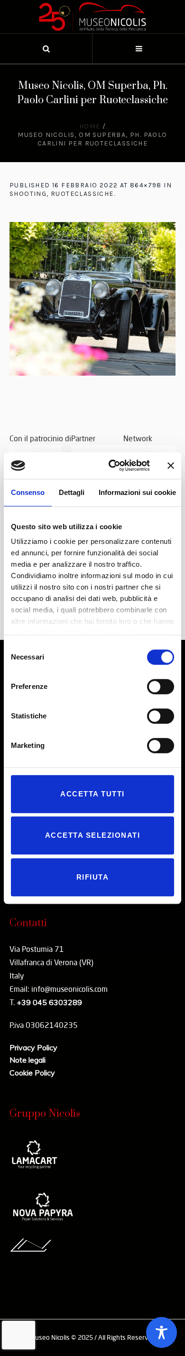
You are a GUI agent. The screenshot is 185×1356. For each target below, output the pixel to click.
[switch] (160, 686)
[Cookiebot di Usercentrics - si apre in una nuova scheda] (112, 465)
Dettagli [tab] (71, 492)
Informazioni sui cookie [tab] (137, 492)
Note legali (27, 1060)
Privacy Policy (33, 1047)
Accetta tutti (92, 794)
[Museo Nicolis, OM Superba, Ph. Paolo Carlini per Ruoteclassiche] (92, 299)
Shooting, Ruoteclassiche (61, 194)
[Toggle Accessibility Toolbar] (161, 1332)
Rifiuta (92, 877)
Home (90, 126)
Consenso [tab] (28, 492)
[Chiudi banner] (170, 465)
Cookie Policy (32, 1072)
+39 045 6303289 (49, 1002)
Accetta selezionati (92, 835)
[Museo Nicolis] (92, 16)
